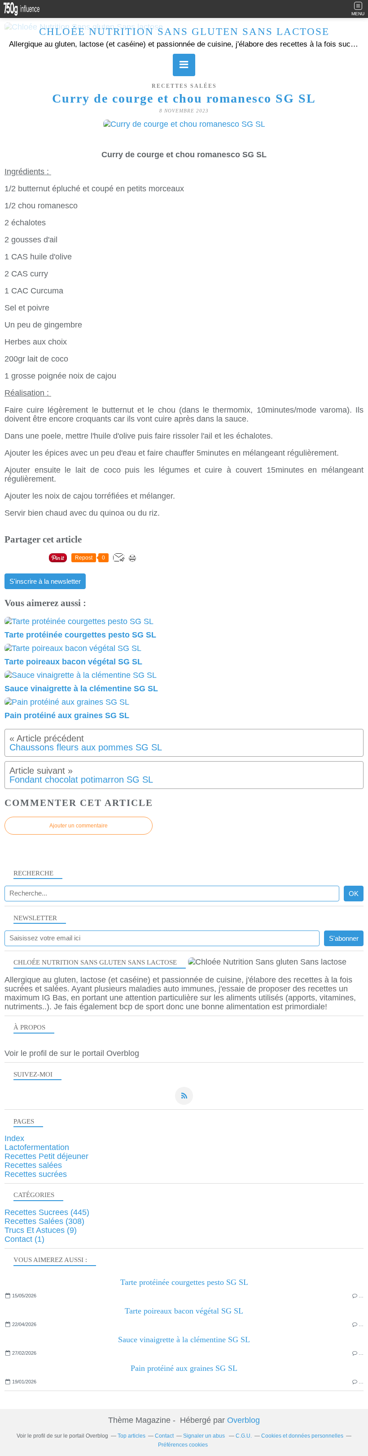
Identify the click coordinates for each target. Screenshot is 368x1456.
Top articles (131, 1436)
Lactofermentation (36, 1147)
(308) (44, 1221)
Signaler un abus (204, 1436)
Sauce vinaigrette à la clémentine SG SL (184, 1339)
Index (14, 1138)
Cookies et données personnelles (302, 1436)
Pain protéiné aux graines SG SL (184, 1368)
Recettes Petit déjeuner (46, 1156)
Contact (164, 1436)
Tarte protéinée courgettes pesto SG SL (184, 1282)
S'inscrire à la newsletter (45, 581)
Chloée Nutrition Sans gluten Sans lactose (184, 31)
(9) (40, 1230)
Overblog (243, 1420)
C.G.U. (244, 1436)
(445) (46, 1212)
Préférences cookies (183, 1445)
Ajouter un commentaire (78, 826)
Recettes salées (184, 86)
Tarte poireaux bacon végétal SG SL (184, 1310)
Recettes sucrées (35, 1174)
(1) (24, 1239)
